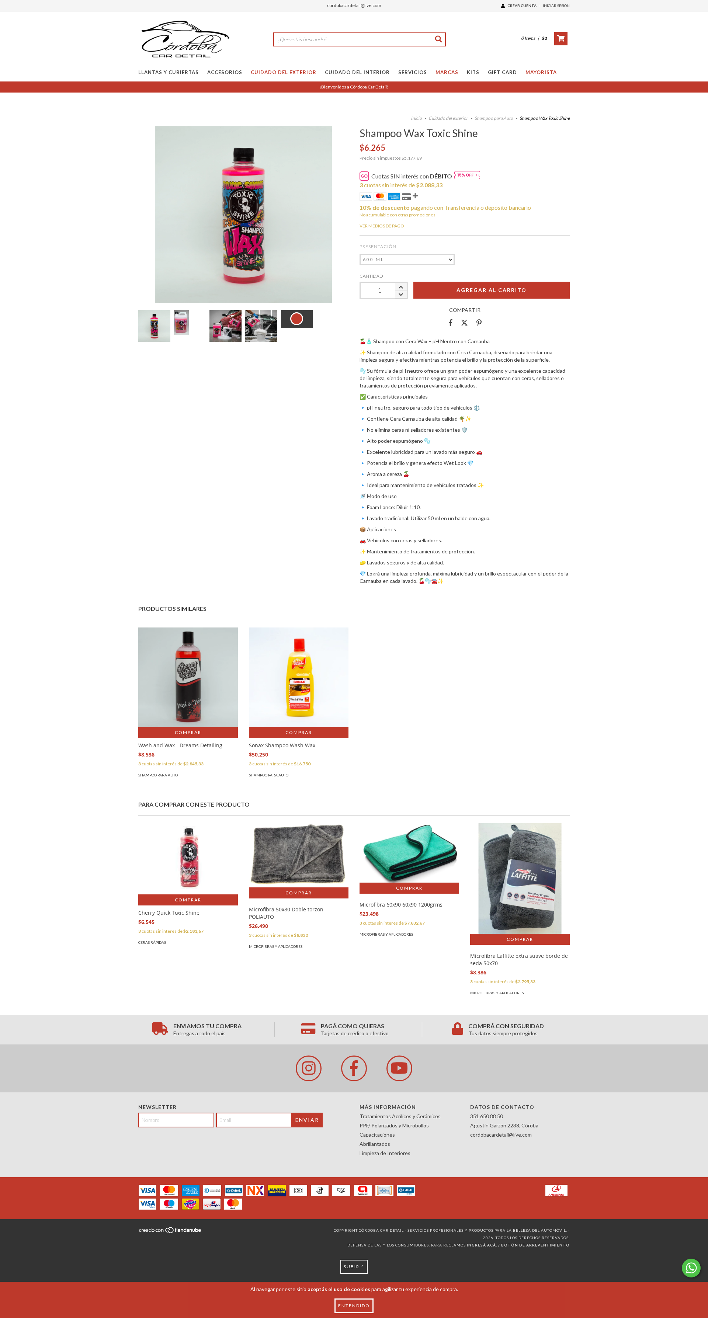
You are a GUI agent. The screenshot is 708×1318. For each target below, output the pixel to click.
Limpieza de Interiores (385, 1153)
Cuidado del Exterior (283, 72)
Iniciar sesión (556, 5)
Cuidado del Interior (357, 72)
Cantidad (371, 276)
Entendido (354, 1305)
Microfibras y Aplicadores (275, 946)
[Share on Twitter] (464, 323)
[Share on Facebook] (450, 323)
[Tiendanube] (170, 1232)
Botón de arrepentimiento (535, 1245)
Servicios (412, 72)
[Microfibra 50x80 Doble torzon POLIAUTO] (298, 855)
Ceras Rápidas (152, 942)
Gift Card (502, 72)
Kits (473, 72)
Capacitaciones (377, 1134)
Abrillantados (375, 1144)
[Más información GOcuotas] (467, 176)
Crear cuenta (522, 5)
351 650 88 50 (486, 1116)
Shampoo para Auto (494, 118)
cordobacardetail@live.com (354, 5)
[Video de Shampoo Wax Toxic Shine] (297, 319)
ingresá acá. (482, 1245)
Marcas (446, 72)
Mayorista (541, 72)
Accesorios (224, 72)
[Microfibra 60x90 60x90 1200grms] (409, 853)
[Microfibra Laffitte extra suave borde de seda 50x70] (520, 889)
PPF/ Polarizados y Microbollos (394, 1125)
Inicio (416, 118)
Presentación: (379, 246)
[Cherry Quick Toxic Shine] (188, 859)
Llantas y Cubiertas (168, 72)
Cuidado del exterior (448, 118)
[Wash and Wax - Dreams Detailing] (188, 677)
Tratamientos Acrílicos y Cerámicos (400, 1116)
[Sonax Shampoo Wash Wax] (298, 677)
